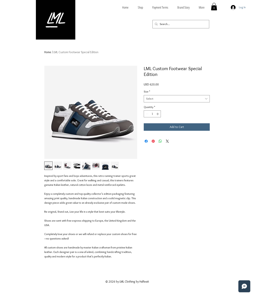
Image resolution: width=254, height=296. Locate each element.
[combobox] (177, 98)
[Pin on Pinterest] (153, 141)
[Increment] (158, 114)
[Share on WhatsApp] (160, 141)
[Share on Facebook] (146, 141)
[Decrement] (146, 114)
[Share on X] (167, 141)
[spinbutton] (152, 114)
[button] (214, 6)
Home (47, 52)
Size (147, 91)
